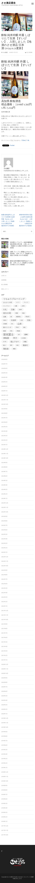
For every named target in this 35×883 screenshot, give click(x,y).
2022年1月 (4, 606)
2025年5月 (4, 426)
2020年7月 (4, 687)
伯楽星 (20, 309)
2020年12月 (4, 664)
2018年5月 (4, 803)
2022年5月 (4, 588)
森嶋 (25, 334)
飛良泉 (6, 349)
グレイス (26, 302)
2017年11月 (4, 830)
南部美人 (18, 316)
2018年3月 (4, 812)
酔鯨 (17, 345)
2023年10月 (4, 512)
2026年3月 (4, 382)
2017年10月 (4, 835)
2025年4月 (4, 431)
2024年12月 (4, 449)
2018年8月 (4, 790)
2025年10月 (4, 404)
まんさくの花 (7, 302)
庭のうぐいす (7, 327)
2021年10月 (4, 619)
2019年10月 (4, 727)
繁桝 (11, 345)
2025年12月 (4, 395)
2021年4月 (4, 646)
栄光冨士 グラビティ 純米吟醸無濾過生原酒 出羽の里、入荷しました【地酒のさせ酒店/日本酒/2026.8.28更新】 (21, 245)
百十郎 (4, 341)
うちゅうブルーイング (14, 299)
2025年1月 (4, 444)
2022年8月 (4, 574)
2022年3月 (4, 597)
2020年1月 (4, 713)
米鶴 (25, 341)
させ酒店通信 (8, 2)
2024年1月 (4, 498)
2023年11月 (4, 507)
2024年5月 (4, 480)
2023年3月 (4, 543)
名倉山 (4, 320)
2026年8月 (4, 359)
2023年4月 (4, 539)
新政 (24, 327)
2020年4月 (4, 700)
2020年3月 (4, 705)
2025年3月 (4, 435)
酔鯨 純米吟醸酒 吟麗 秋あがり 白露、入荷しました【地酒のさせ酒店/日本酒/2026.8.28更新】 (22, 262)
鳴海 (14, 349)
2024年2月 (4, 494)
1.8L (28, 140)
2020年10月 (4, 673)
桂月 (19, 334)
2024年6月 (4, 476)
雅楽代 (25, 345)
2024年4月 (4, 485)
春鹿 (4, 331)
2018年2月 (4, 817)
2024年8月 (4, 467)
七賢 (16, 306)
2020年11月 (4, 669)
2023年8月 (4, 521)
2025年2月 (4, 440)
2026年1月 (4, 391)
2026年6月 (4, 368)
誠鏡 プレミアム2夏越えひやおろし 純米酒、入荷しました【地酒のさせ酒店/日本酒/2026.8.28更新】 (21, 253)
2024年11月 (4, 453)
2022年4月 (4, 592)
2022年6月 (4, 583)
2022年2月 (4, 601)
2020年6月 (4, 691)
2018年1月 (4, 821)
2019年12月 (4, 718)
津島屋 (6, 338)
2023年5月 (4, 534)
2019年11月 (4, 722)
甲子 (15, 338)
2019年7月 (4, 740)
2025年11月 (4, 399)
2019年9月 (4, 731)
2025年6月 (4, 422)
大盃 (21, 320)
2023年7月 (4, 525)
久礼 (5, 309)
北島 (4, 316)
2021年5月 (4, 642)
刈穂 (16, 313)
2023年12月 (4, 503)
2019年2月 (4, 763)
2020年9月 (4, 678)
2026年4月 (4, 377)
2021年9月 (4, 624)
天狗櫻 (5, 323)
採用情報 (3, 280)
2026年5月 (4, 373)
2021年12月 (4, 610)
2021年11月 (4, 615)
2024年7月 (4, 471)
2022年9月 (4, 570)
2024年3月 (4, 489)
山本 (20, 324)
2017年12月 (4, 826)
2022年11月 (4, 561)
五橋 (12, 309)
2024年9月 (4, 462)
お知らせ (3, 275)
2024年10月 (4, 458)
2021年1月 (4, 660)
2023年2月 (4, 548)
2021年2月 (4, 655)
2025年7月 (4, 417)
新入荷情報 (29, 52)
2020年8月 (4, 682)
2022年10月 (4, 565)
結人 (4, 345)
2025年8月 (4, 413)
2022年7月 (4, 579)
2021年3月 (4, 651)
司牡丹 (27, 316)
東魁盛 (18, 330)
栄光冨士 (8, 334)
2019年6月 (4, 745)
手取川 (17, 327)
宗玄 (12, 323)
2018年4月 (4, 808)
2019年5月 (4, 749)
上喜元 (23, 305)
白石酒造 (23, 338)
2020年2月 (4, 709)
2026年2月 (4, 386)
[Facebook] (1, 851)
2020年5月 (4, 696)
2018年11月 (4, 776)
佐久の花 (7, 313)
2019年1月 (4, 767)
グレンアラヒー (6, 305)
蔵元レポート (5, 289)
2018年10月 (4, 781)
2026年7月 (4, 364)
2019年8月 (4, 736)
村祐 (11, 330)
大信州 (13, 320)
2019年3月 (4, 758)
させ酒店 (5, 52)
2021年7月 (4, 633)
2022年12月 (4, 556)
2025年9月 (4, 408)
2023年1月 (4, 552)
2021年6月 (4, 637)
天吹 (29, 320)
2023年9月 (4, 516)
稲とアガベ (15, 342)
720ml (23, 140)
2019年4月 (4, 754)
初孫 (23, 313)
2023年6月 (4, 530)
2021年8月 (4, 628)
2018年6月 (4, 799)
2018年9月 (4, 785)
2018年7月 (4, 794)
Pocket (12, 145)
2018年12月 (4, 772)
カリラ (17, 302)
